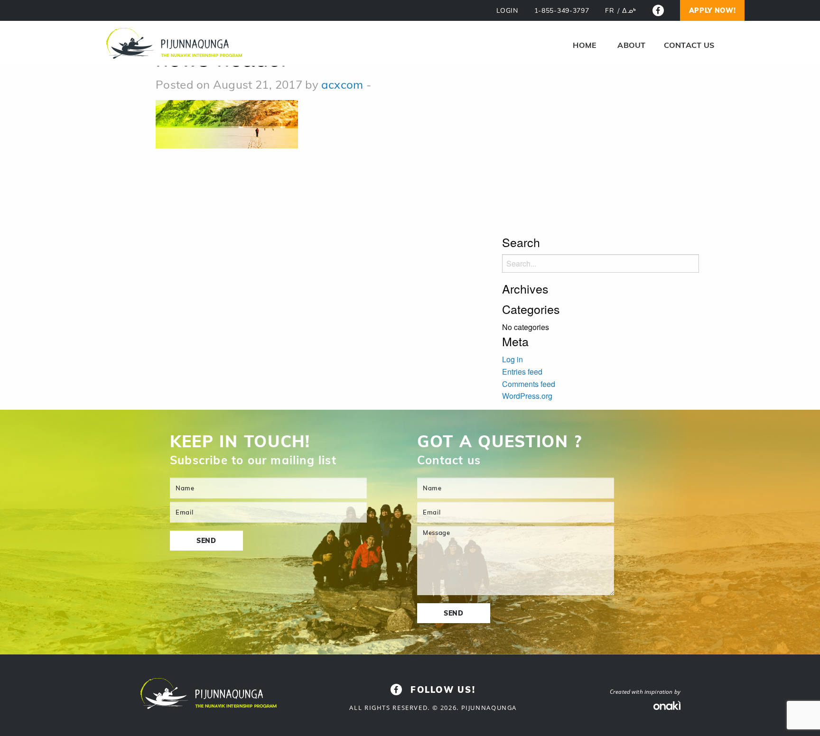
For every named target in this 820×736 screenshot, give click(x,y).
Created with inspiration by (645, 692)
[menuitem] (584, 45)
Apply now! (712, 10)
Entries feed (522, 371)
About (631, 45)
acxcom (342, 84)
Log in (512, 359)
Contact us (689, 45)
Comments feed (528, 383)
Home (584, 45)
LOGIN (507, 10)
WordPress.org (527, 395)
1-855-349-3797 (561, 10)
